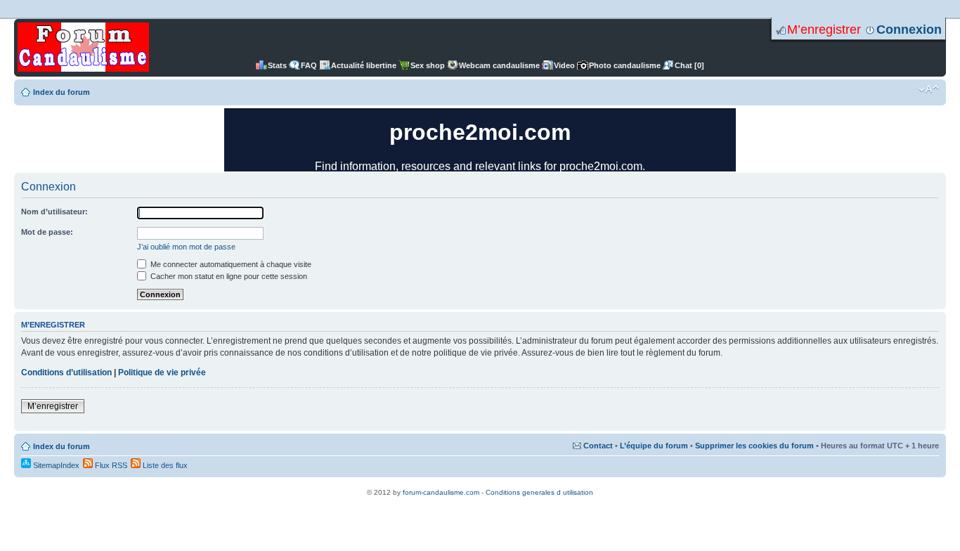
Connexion (909, 29)
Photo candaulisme (625, 65)
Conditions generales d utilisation (539, 492)
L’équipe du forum (654, 445)
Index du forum (61, 92)
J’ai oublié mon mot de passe (186, 246)
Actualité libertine (363, 65)
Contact (598, 445)
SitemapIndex (55, 465)
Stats (277, 65)
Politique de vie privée (162, 372)
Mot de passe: (47, 232)
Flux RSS (110, 465)
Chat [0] (689, 65)
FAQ (309, 65)
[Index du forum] (83, 47)
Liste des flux (164, 465)
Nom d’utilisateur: (54, 211)
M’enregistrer (824, 29)
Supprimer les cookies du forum (754, 445)
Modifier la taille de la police (929, 89)
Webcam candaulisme (499, 65)
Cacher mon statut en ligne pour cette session (227, 276)
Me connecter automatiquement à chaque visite (229, 264)
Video (564, 65)
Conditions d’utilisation (66, 372)
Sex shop (427, 65)
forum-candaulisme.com (441, 492)
